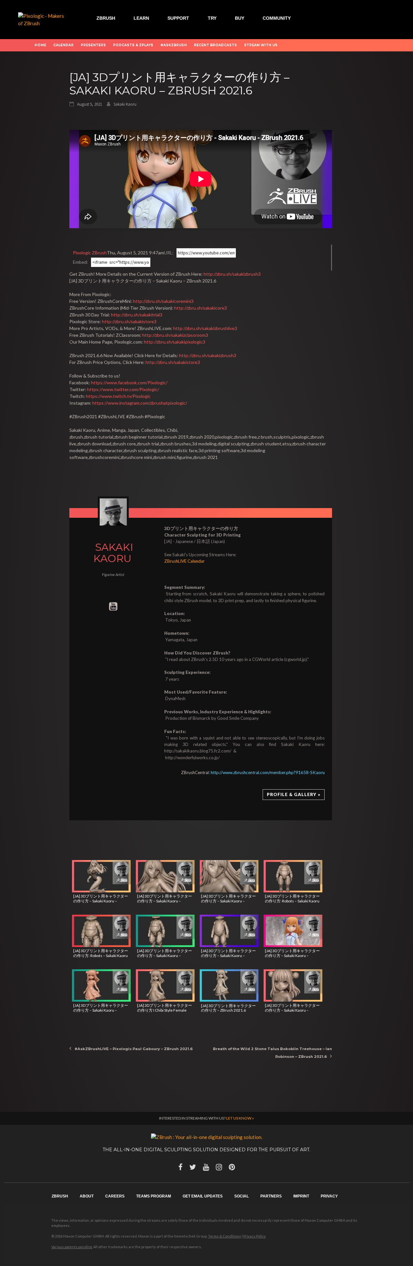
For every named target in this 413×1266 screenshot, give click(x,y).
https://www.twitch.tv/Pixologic (118, 396)
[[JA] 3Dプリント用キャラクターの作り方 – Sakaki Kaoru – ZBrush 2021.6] (293, 931)
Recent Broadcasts (215, 45)
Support (178, 18)
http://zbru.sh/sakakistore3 (129, 321)
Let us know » (240, 1118)
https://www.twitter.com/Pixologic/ (123, 389)
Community (277, 18)
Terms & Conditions (224, 1236)
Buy (239, 18)
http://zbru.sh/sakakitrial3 (136, 314)
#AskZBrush (173, 45)
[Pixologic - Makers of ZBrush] (43, 19)
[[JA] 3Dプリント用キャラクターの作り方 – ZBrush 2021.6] (229, 985)
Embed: (80, 262)
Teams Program (153, 1196)
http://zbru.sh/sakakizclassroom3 (175, 335)
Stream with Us (260, 45)
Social (241, 1196)
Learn (141, 18)
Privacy (329, 1196)
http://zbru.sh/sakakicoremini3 (163, 301)
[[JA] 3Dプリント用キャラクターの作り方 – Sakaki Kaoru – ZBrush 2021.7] (229, 931)
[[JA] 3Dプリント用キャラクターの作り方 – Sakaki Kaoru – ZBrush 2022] (101, 876)
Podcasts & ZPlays (133, 45)
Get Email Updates (203, 1196)
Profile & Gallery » (293, 794)
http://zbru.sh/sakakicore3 (200, 308)
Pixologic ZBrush (90, 252)
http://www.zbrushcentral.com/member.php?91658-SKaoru (268, 772)
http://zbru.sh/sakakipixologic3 (174, 342)
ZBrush (105, 18)
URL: (169, 252)
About (87, 1196)
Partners (271, 1196)
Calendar (63, 45)
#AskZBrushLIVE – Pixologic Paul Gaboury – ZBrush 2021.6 (134, 1049)
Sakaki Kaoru (125, 104)
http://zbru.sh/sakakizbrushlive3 (205, 328)
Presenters (93, 45)
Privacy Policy (254, 1236)
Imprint (301, 1196)
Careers (115, 1196)
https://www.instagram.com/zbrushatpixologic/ (139, 403)
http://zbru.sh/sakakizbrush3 (232, 274)
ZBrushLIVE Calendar (184, 561)
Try (212, 18)
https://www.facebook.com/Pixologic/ (129, 382)
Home (40, 45)
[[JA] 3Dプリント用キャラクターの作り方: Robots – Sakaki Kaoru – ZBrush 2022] (293, 876)
